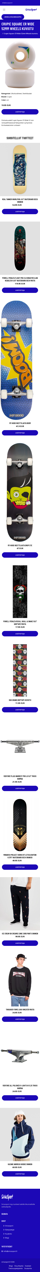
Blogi (7, 1238)
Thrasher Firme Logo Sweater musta (20, 1009)
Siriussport (9, 1226)
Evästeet (28, 1266)
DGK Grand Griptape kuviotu (20, 700)
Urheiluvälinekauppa (12, 17)
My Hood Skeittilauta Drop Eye (20, 545)
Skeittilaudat (27, 93)
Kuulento (8, 1234)
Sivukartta (28, 1268)
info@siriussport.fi (7, 3)
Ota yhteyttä (18, 1266)
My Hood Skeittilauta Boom (20, 423)
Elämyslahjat (9, 1230)
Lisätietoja (20, 112)
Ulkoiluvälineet (16, 93)
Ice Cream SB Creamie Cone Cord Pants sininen (20, 933)
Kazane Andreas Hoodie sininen (20, 1164)
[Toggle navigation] (4, 10)
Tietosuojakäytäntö (15, 1268)
